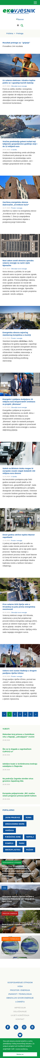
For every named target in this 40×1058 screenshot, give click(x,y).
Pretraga (19, 33)
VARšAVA (9, 830)
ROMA (28, 817)
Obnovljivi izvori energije (19, 86)
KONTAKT (20, 1019)
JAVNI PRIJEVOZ (12, 817)
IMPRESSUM (20, 1008)
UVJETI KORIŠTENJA (20, 1015)
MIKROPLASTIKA (13, 850)
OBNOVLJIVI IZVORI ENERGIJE (20, 998)
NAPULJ (30, 837)
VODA (20, 986)
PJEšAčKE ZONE (13, 837)
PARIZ (21, 843)
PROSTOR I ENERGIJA (20, 990)
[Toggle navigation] (35, 2)
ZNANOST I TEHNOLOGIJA (20, 994)
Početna (9, 33)
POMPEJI (9, 843)
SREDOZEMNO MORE (14, 824)
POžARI (29, 850)
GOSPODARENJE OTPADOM (20, 982)
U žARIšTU (20, 1002)
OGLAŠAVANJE (20, 1011)
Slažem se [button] (20, 1054)
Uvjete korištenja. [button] (21, 1049)
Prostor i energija (16, 208)
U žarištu (14, 149)
